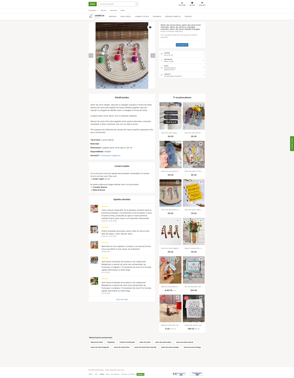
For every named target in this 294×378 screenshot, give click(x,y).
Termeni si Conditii (128, 374)
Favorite (192, 5)
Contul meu (182, 5)
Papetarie (111, 342)
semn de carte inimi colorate (145, 347)
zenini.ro (99, 15)
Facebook (115, 374)
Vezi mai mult (122, 299)
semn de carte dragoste (100, 347)
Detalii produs (122, 97)
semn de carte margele (170, 347)
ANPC (91, 374)
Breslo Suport (292, 143)
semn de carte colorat (184, 342)
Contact (188, 16)
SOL (96, 374)
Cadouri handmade (127, 342)
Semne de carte (97, 342)
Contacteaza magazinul (110, 155)
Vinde (102, 374)
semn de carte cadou (163, 342)
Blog (107, 374)
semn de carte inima (122, 347)
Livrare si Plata (142, 16)
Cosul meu (202, 5)
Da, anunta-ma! (182, 45)
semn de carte (144, 342)
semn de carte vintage (192, 347)
